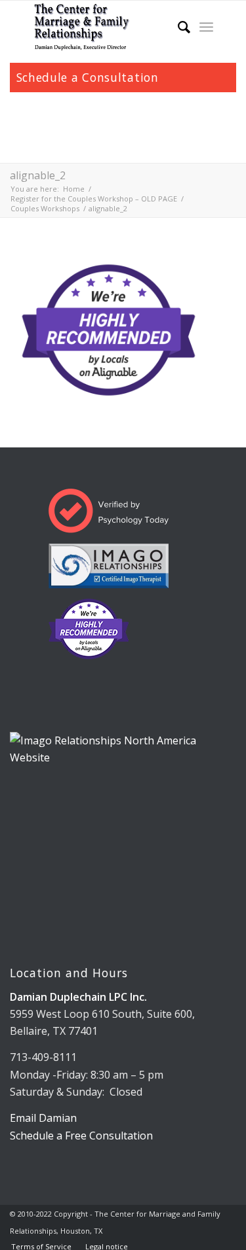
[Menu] (206, 27)
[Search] (177, 27)
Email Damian (43, 1118)
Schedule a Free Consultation (81, 1135)
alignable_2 (38, 175)
